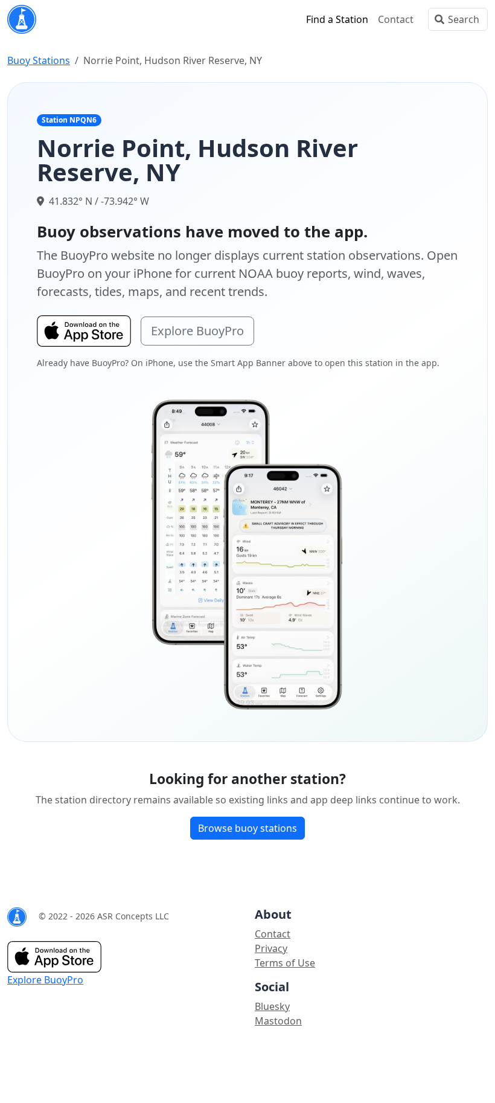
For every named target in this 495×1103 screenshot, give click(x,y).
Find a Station (337, 19)
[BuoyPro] (21, 19)
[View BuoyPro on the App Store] (247, 554)
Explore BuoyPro (197, 331)
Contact (396, 19)
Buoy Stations (38, 60)
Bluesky (272, 1006)
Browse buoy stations (247, 828)
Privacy (271, 948)
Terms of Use (285, 963)
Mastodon (278, 1020)
